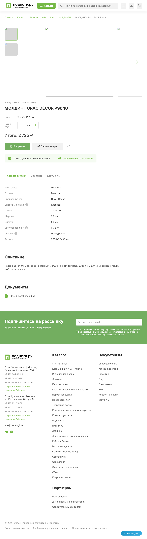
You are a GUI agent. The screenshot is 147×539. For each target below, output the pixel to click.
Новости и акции (108, 394)
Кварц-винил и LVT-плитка (67, 368)
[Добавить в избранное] (68, 146)
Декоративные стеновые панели (70, 436)
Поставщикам (60, 496)
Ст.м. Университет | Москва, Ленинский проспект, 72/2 (21, 368)
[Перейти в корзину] (139, 6)
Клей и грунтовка (62, 415)
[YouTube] (11, 432)
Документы (53, 175)
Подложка (58, 420)
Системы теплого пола (65, 467)
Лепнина (57, 430)
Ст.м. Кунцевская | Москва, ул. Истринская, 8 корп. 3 (20, 398)
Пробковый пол (61, 399)
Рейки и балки (60, 441)
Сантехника (59, 456)
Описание (36, 175)
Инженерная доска (63, 374)
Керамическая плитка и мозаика (70, 389)
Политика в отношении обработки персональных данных (37, 528)
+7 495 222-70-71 (13, 403)
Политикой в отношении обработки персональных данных (109, 333)
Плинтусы (57, 425)
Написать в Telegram (15, 390)
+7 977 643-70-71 (13, 378)
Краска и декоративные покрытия (71, 410)
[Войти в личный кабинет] (123, 6)
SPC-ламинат (59, 363)
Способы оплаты (108, 363)
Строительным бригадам (66, 506)
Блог (101, 389)
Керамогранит (60, 384)
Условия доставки (108, 368)
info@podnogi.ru (14, 425)
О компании (105, 384)
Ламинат (57, 379)
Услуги (102, 379)
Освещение (58, 461)
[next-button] (136, 62)
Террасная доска (62, 405)
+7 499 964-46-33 (14, 374)
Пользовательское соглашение (89, 528)
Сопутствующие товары (66, 451)
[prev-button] (25, 62)
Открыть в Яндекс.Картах (17, 386)
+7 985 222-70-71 (13, 407)
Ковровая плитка (61, 477)
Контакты (103, 399)
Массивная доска (62, 446)
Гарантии (103, 374)
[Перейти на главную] (20, 6)
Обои (55, 472)
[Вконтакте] (6, 432)
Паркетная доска (62, 394)
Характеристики (16, 175)
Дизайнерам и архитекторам (69, 501)
